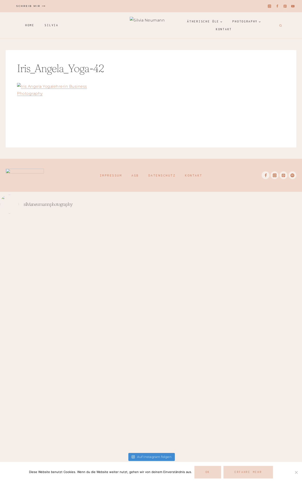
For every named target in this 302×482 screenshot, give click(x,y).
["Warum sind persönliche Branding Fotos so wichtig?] (277, 301)
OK (208, 471)
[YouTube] (292, 6)
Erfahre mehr (248, 471)
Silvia (51, 25)
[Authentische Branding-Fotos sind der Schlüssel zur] (126, 334)
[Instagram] (269, 6)
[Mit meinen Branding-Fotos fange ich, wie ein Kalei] (75, 323)
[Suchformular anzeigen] (280, 25)
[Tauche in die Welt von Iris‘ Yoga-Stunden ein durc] (25, 330)
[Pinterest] (285, 6)
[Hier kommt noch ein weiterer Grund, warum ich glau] (176, 334)
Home (29, 25)
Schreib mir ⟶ (31, 6)
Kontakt (224, 29)
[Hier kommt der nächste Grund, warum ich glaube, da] (227, 287)
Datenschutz (162, 175)
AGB (135, 175)
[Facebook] (277, 6)
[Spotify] (292, 175)
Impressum (111, 175)
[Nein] (296, 472)
